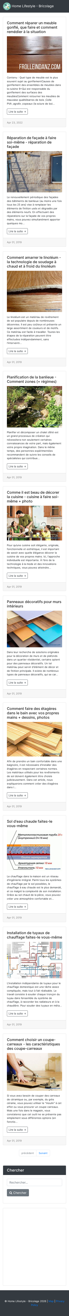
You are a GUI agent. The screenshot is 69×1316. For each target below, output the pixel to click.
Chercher (19, 1193)
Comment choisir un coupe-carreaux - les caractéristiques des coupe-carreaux (33, 1044)
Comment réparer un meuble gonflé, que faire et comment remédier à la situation (32, 27)
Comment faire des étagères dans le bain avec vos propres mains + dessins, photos (33, 713)
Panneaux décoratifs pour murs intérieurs (34, 603)
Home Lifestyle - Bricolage (32, 6)
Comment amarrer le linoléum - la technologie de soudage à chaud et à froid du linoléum (34, 262)
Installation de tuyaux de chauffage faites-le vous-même (34, 935)
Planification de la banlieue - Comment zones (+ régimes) (32, 379)
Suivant (43, 1153)
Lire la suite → (17, 111)
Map (51, 1301)
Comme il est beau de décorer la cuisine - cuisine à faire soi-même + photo (33, 496)
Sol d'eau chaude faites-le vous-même (29, 823)
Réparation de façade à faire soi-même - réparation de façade (31, 142)
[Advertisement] (34, 1246)
